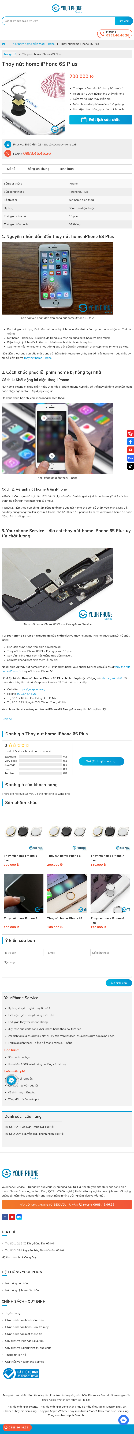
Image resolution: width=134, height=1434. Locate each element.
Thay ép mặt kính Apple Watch (94, 1406)
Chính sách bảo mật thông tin (23, 1334)
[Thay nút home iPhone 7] (23, 914)
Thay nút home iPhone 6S (65, 918)
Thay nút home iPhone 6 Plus (107, 920)
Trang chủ (9, 54)
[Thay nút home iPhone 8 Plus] (23, 851)
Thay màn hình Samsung (113, 1411)
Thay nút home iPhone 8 (64, 855)
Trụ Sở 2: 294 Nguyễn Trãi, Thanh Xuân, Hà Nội (34, 1250)
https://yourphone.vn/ (32, 689)
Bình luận (67, 169)
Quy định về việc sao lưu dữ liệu (24, 1341)
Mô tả (11, 169)
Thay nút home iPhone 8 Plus (20, 858)
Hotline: (98, 1204)
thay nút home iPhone (38, 357)
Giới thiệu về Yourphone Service (24, 1361)
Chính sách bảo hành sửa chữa (24, 1320)
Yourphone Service (67, 9)
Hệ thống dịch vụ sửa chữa (22, 1290)
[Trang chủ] (3, 43)
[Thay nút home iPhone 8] (67, 851)
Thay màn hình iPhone (82, 1411)
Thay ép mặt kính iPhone (21, 1406)
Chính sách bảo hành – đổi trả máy (27, 1327)
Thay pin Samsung (24, 1411)
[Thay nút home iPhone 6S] (67, 914)
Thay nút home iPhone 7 (20, 918)
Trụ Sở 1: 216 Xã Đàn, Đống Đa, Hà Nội (29, 1243)
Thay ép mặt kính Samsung (56, 1406)
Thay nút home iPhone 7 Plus (107, 858)
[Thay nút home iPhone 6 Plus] (110, 914)
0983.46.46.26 (117, 35)
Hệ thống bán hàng (17, 1283)
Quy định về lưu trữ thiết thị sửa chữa (28, 1347)
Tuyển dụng (12, 1313)
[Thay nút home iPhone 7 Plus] (110, 851)
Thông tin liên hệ (15, 1354)
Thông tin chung (37, 169)
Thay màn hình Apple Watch (66, 1415)
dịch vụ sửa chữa (112, 678)
